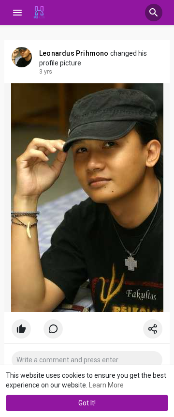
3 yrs (45, 71)
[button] (153, 12)
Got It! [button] (87, 403)
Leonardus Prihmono (74, 53)
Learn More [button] (106, 385)
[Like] (87, 331)
